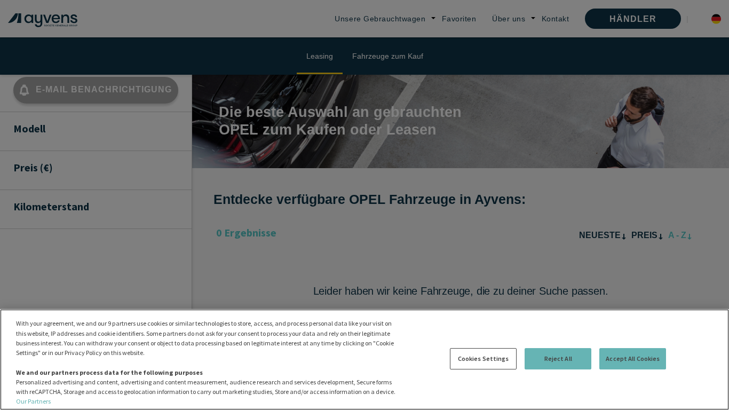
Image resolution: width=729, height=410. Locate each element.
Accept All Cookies (633, 358)
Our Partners (33, 401)
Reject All (558, 358)
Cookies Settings (483, 358)
